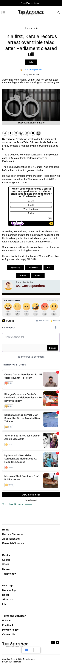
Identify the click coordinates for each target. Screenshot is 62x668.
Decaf (5, 595)
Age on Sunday (33, 3)
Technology (9, 573)
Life (4, 604)
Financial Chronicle (13, 543)
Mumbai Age (9, 590)
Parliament (34, 268)
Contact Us (8, 634)
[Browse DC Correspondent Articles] (8, 285)
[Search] (58, 12)
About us (7, 599)
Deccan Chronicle (12, 534)
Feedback (8, 625)
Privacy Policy (10, 630)
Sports (6, 560)
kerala (38, 276)
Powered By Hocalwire (11, 662)
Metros (6, 569)
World (5, 564)
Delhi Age (7, 585)
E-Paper (6, 620)
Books (6, 555)
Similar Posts (12, 504)
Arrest (23, 276)
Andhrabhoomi (11, 539)
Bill (48, 268)
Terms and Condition (14, 616)
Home (5, 529)
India (31, 62)
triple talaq (15, 268)
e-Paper (22, 3)
